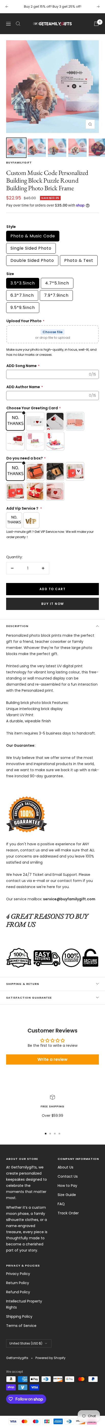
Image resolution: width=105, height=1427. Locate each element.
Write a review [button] (52, 1059)
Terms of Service (21, 1325)
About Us (65, 1167)
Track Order (68, 1213)
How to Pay (67, 1185)
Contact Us (68, 1176)
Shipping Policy (19, 1316)
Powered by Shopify (50, 1358)
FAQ (61, 1203)
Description (17, 626)
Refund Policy (18, 1292)
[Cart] (96, 23)
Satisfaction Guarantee (29, 998)
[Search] (18, 23)
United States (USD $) (25, 1343)
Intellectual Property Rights (24, 1304)
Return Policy (17, 1282)
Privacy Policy (18, 1273)
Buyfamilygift (19, 162)
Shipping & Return (22, 984)
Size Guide (67, 1194)
